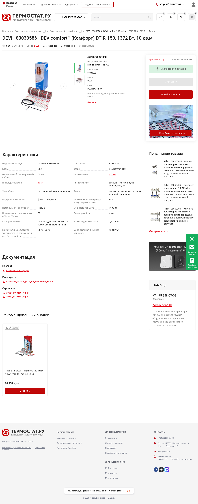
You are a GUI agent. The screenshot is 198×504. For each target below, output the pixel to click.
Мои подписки (112, 478)
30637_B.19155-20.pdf (17, 296)
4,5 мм (112, 174)
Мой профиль (111, 468)
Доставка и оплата (114, 443)
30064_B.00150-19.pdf (17, 293)
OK (128, 491)
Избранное (51, 46)
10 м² (40, 182)
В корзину (25, 391)
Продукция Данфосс (66, 448)
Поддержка (110, 448)
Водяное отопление (66, 438)
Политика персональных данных (16, 448)
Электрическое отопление (28, 31)
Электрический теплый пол (63, 31)
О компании (111, 438)
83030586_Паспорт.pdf (17, 270)
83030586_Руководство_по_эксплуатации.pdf (29, 281)
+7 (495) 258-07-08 (170, 4)
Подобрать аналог (170, 94)
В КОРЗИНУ (171, 82)
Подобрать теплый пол (172, 133)
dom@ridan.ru (162, 305)
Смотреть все (157, 231)
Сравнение (69, 46)
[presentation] (13, 86)
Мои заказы (111, 473)
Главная (6, 31)
